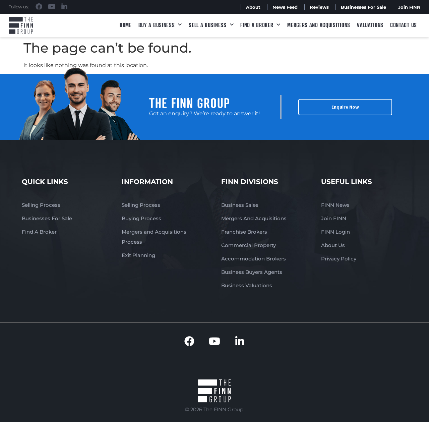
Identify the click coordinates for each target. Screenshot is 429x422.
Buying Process (141, 218)
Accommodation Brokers (253, 258)
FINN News (335, 205)
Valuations (370, 24)
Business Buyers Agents (251, 272)
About (253, 7)
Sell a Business (208, 24)
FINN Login (335, 232)
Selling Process (41, 205)
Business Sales (239, 205)
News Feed (285, 7)
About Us (333, 245)
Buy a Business (156, 24)
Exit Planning (138, 255)
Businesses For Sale (363, 7)
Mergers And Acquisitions (254, 218)
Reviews (319, 7)
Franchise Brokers (244, 232)
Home (126, 24)
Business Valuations (246, 285)
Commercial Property (248, 245)
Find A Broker (256, 24)
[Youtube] (51, 6)
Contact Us (403, 24)
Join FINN (409, 7)
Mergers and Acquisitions (318, 24)
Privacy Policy (338, 258)
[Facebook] (39, 6)
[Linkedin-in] (64, 6)
